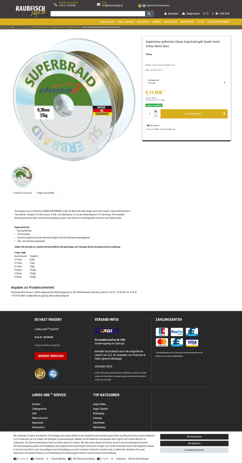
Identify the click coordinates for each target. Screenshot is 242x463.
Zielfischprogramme (218, 21)
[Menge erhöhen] (155, 111)
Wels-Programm (58, 27)
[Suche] (149, 13)
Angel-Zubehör (126, 21)
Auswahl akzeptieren (194, 450)
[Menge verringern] (155, 116)
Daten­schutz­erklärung (105, 453)
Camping (156, 21)
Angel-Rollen (107, 21)
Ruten (200, 21)
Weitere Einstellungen (138, 458)
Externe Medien (58, 458)
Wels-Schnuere (73, 27)
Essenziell (23, 458)
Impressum (152, 5)
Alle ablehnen (194, 443)
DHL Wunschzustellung (84, 458)
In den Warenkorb (193, 113)
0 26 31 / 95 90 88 (67, 5)
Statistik (40, 458)
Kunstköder (170, 21)
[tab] (23, 193)
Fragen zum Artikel (45, 193)
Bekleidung (143, 21)
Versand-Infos (106, 380)
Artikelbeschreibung (22, 193)
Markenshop (187, 21)
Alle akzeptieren (194, 436)
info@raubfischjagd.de (112, 5)
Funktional (121, 458)
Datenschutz (164, 5)
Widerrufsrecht (40, 418)
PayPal (105, 458)
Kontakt (36, 404)
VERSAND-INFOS (107, 319)
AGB (34, 413)
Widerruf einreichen (50, 356)
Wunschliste (154, 125)
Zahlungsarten (169, 319)
